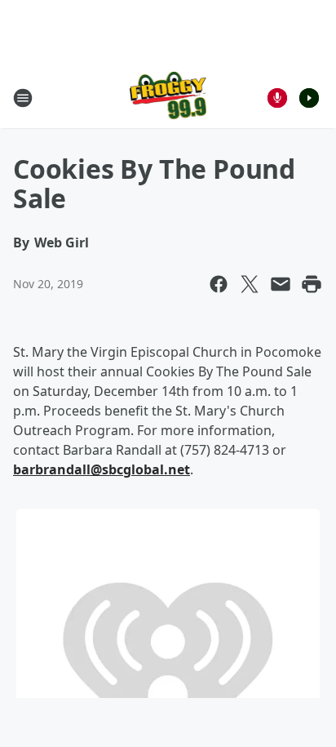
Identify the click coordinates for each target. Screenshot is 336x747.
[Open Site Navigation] (23, 98)
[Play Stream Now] (309, 98)
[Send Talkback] (277, 98)
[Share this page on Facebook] (218, 284)
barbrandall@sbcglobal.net (101, 469)
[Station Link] (168, 97)
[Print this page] (311, 284)
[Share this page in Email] (280, 284)
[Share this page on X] (249, 284)
